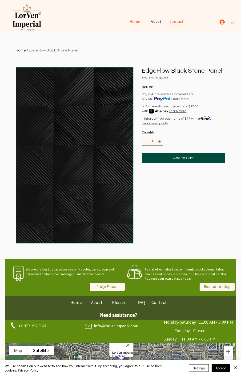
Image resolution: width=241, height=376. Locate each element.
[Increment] (160, 141)
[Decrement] (145, 141)
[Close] (235, 368)
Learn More (180, 99)
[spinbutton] (152, 141)
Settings (199, 368)
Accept (221, 368)
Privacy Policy (28, 370)
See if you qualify (155, 123)
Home (21, 50)
